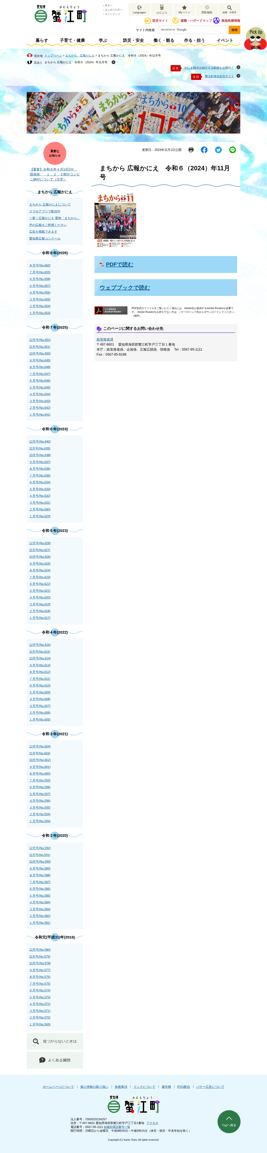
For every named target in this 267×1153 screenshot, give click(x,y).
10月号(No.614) (40, 658)
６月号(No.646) (39, 380)
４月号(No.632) (39, 496)
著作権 (166, 1087)
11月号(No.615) (39, 651)
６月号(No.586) (39, 888)
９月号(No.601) (39, 767)
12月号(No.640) (40, 441)
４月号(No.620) (39, 597)
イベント (225, 40)
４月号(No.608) (39, 699)
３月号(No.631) (39, 502)
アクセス (152, 1123)
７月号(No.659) (39, 272)
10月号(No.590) (40, 861)
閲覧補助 (207, 12)
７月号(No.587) (39, 882)
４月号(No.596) (39, 800)
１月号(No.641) (39, 414)
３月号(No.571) (39, 1011)
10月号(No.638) (40, 455)
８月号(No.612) (39, 672)
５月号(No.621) (39, 590)
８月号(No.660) (39, 265)
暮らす (42, 40)
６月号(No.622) (39, 584)
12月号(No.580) (40, 949)
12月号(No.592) (40, 848)
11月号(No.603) (39, 753)
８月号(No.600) (39, 773)
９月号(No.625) (39, 563)
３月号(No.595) (39, 807)
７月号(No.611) (39, 679)
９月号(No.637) (39, 462)
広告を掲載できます (43, 231)
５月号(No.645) (39, 387)
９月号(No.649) (39, 360)
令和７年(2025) (55, 327)
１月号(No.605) (39, 719)
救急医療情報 (231, 20)
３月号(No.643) (39, 401)
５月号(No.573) (39, 997)
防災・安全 (133, 40)
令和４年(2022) (55, 632)
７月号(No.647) (39, 374)
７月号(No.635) (39, 475)
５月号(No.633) (39, 489)
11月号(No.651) (39, 347)
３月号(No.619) (39, 604)
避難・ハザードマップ (196, 20)
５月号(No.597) (39, 794)
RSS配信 (183, 1087)
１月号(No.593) (39, 821)
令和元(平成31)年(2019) (55, 937)
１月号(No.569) (39, 1024)
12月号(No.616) (40, 645)
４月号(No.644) (39, 394)
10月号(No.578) (40, 963)
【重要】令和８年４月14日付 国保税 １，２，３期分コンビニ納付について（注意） (55, 174)
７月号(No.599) (39, 780)
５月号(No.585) (39, 895)
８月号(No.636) (39, 468)
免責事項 (121, 1087)
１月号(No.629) (39, 516)
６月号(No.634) (39, 482)
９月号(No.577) (39, 970)
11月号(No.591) (39, 855)
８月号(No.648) (39, 367)
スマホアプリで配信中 (44, 211)
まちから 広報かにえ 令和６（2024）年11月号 (75, 62)
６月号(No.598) (39, 787)
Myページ (184, 12)
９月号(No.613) (39, 665)
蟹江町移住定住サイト (219, 76)
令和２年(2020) (55, 835)
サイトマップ (112, 14)
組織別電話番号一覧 (117, 1127)
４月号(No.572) (39, 1004)
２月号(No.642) (39, 407)
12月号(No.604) (40, 746)
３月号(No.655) (39, 299)
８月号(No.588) (39, 875)
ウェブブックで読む (125, 287)
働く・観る (164, 40)
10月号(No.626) (40, 556)
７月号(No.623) (39, 577)
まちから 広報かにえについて (50, 204)
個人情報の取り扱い (94, 1087)
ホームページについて (58, 1087)
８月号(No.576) (39, 977)
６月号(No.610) (39, 685)
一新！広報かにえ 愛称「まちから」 (54, 218)
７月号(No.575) (39, 983)
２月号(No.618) (39, 611)
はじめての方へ (113, 9)
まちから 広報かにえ (79, 55)
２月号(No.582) (39, 916)
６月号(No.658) (39, 279)
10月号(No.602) (40, 760)
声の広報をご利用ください (48, 225)
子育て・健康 (72, 40)
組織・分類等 (229, 12)
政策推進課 (105, 339)
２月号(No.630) (39, 509)
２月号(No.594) (39, 814)
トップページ (53, 55)
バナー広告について (210, 1087)
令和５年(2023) (55, 531)
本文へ (108, 5)
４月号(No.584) (39, 902)
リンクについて (144, 1087)
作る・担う (194, 40)
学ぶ (103, 40)
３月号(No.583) (39, 909)
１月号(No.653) (39, 313)
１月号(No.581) (39, 922)
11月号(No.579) (39, 956)
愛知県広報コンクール (44, 238)
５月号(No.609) (39, 692)
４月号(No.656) (39, 292)
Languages (139, 12)
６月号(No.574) (39, 990)
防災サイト (160, 20)
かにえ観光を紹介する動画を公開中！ (209, 67)
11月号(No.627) (39, 550)
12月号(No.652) (40, 340)
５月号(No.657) (39, 286)
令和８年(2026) (55, 253)
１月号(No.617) (39, 618)
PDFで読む (120, 264)
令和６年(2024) (55, 429)
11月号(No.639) (39, 448)
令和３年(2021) (55, 734)
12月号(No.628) (40, 543)
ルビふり (161, 12)
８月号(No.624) (39, 570)
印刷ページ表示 (191, 149)
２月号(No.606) (39, 712)
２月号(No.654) (39, 306)
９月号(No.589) (39, 868)
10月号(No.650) (40, 353)
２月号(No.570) (39, 1017)
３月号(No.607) (39, 706)
